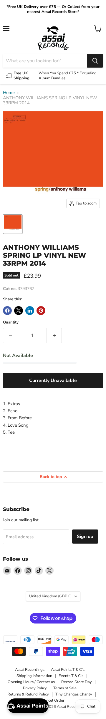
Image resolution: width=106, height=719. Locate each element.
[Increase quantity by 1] (54, 335)
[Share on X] (18, 310)
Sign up (85, 536)
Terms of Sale (65, 688)
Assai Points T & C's (68, 669)
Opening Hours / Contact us (31, 682)
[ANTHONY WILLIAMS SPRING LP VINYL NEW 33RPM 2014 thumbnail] (12, 224)
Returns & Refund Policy (28, 694)
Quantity (11, 322)
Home (9, 92)
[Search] (95, 61)
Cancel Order (53, 700)
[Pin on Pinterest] (41, 310)
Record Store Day (76, 682)
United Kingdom (50, 596)
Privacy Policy (35, 688)
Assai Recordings (29, 669)
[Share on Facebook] (7, 310)
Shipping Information (34, 675)
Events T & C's (71, 675)
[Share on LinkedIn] (29, 310)
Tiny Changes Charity (73, 694)
